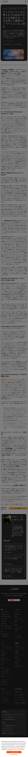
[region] (14, 747)
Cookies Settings (13, 754)
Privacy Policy (20, 749)
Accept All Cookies (14, 752)
